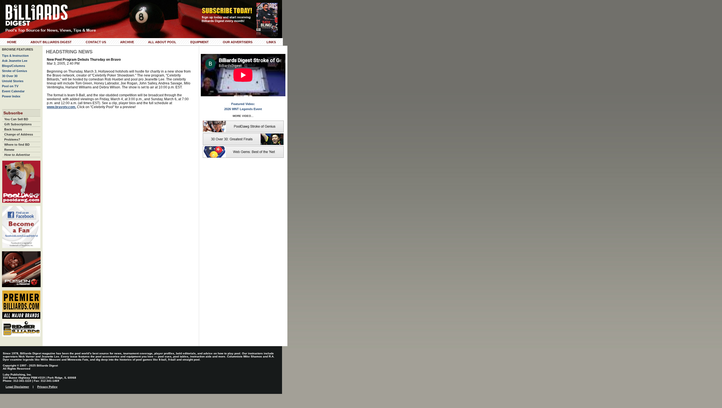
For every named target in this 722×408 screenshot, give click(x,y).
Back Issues (13, 129)
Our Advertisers (237, 42)
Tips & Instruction (15, 55)
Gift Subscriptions (18, 124)
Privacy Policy (47, 386)
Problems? (12, 139)
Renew (9, 149)
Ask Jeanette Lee (14, 60)
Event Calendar (13, 91)
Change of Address (18, 134)
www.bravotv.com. (61, 107)
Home (11, 42)
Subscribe (13, 113)
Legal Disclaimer (17, 386)
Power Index (11, 96)
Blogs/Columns (13, 65)
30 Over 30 (9, 76)
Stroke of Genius (14, 71)
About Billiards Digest (51, 42)
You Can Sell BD (16, 119)
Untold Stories (12, 81)
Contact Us (96, 42)
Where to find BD (17, 144)
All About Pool (162, 42)
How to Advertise (17, 154)
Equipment (199, 42)
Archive (127, 42)
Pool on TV (10, 86)
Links (271, 42)
